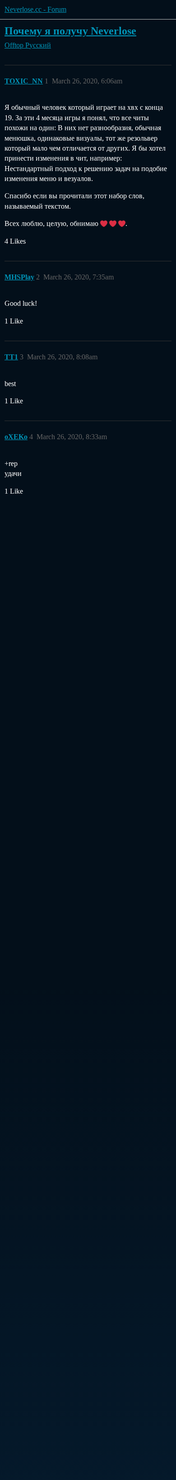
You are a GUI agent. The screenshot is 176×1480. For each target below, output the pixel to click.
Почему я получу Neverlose (70, 31)
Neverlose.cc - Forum (35, 9)
